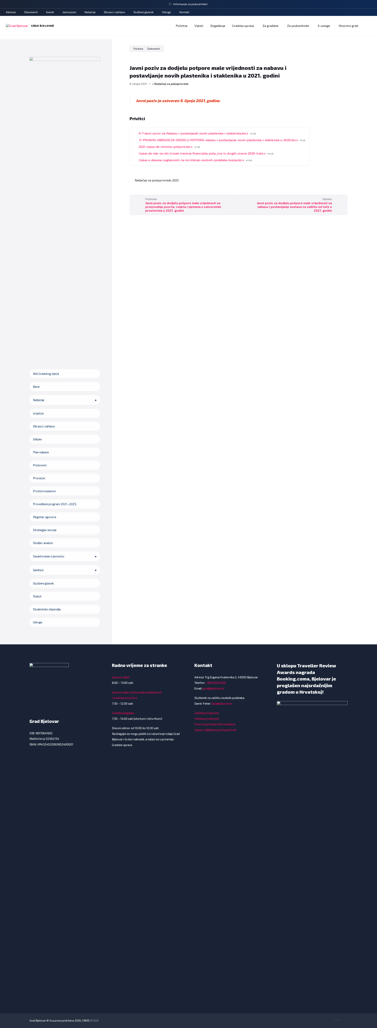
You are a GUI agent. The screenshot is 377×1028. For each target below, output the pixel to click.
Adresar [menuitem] (11, 12)
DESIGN (94, 1020)
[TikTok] (353, 12)
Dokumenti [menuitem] (31, 12)
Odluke (37, 439)
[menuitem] (181, 25)
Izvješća (38, 413)
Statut (37, 596)
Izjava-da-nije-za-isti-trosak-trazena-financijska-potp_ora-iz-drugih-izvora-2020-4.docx (202, 153)
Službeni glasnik (43, 583)
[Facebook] (347, 12)
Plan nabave (41, 452)
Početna (138, 48)
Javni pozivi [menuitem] (69, 12)
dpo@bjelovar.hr (222, 703)
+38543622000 (215, 682)
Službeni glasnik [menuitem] (143, 12)
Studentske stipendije (47, 609)
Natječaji (38, 400)
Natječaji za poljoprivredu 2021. (157, 180)
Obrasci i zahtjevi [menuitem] (114, 12)
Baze (36, 386)
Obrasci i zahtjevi (44, 426)
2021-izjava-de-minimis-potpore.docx (166, 146)
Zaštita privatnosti (206, 713)
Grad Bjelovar (42, 25)
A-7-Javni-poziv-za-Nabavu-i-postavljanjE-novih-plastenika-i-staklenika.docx (194, 133)
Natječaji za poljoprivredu (171, 83)
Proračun (39, 478)
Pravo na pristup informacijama (214, 724)
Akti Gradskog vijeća (46, 373)
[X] (364, 12)
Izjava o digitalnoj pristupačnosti (215, 730)
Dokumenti (153, 48)
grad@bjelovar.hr (213, 688)
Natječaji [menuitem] (90, 12)
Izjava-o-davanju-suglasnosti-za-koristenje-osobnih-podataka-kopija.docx (192, 160)
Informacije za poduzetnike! (190, 4)
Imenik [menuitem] (50, 12)
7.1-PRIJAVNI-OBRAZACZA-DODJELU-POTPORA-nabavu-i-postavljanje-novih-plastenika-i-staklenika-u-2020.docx (219, 140)
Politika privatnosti (206, 718)
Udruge (37, 622)
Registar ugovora (44, 517)
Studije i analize (43, 543)
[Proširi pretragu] (367, 26)
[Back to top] (345, 1020)
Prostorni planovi (44, 491)
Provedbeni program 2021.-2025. (55, 504)
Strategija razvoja (44, 530)
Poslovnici (40, 465)
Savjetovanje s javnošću (48, 556)
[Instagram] (359, 12)
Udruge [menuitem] (166, 12)
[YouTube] (370, 12)
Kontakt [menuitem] (184, 12)
